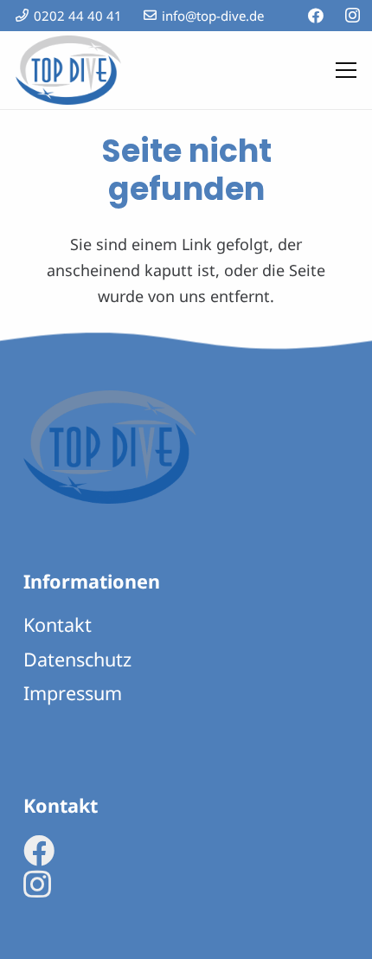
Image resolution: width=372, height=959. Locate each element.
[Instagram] (352, 15)
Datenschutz (77, 659)
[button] (346, 70)
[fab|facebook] (39, 850)
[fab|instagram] (37, 884)
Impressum (72, 692)
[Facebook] (316, 15)
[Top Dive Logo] (68, 70)
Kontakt (57, 624)
